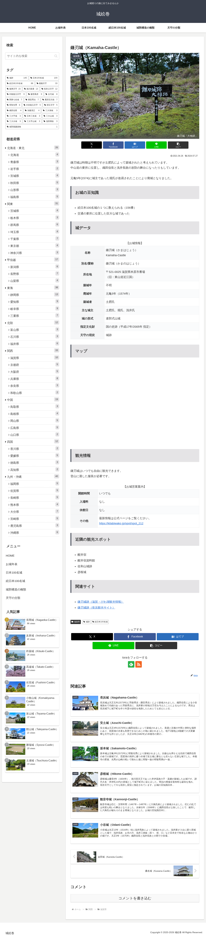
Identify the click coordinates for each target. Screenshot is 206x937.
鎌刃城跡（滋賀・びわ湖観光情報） (101, 601)
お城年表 (11, 564)
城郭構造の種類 (16, 589)
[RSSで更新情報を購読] (138, 664)
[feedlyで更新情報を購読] (131, 664)
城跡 (88, 622)
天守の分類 (13, 598)
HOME (10, 555)
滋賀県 (77, 622)
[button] (178, 145)
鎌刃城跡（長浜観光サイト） (96, 607)
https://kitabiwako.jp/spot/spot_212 (121, 523)
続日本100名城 (101, 622)
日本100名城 (14, 572)
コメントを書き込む (134, 898)
